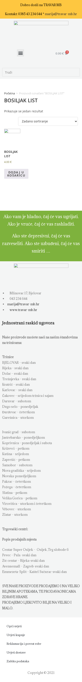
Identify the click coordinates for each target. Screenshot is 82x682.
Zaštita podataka (18, 661)
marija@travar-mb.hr (61, 14)
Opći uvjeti (14, 626)
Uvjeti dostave (16, 652)
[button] (20, 53)
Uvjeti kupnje (16, 635)
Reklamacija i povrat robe (24, 644)
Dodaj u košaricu (16, 173)
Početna (9, 93)
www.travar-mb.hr (23, 310)
